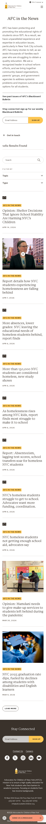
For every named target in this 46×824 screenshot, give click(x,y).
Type (5, 182)
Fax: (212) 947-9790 (29, 801)
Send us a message (22, 818)
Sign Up (36, 120)
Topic (5, 175)
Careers (29, 751)
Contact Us (18, 751)
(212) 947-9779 (14, 801)
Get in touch (13, 135)
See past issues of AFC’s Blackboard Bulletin (21, 98)
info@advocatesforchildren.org (23, 804)
